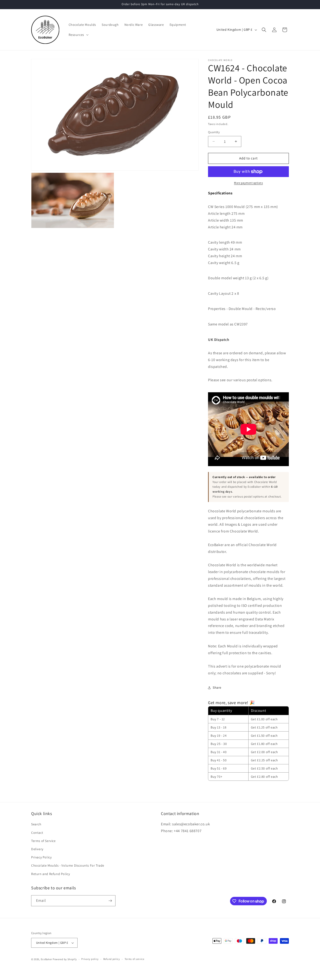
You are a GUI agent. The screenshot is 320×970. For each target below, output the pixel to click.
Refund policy (111, 959)
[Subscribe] (110, 900)
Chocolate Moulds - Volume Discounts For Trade (67, 865)
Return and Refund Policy (50, 874)
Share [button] (217, 687)
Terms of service (134, 959)
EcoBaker (46, 959)
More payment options (248, 183)
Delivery (37, 849)
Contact (37, 832)
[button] (78, 35)
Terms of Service (43, 841)
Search (36, 824)
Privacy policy (90, 959)
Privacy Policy (41, 857)
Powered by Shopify (65, 959)
